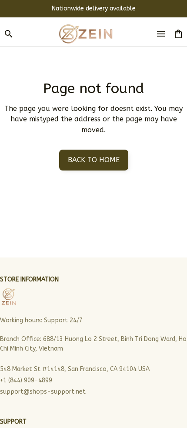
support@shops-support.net (43, 391)
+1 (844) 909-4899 (26, 380)
